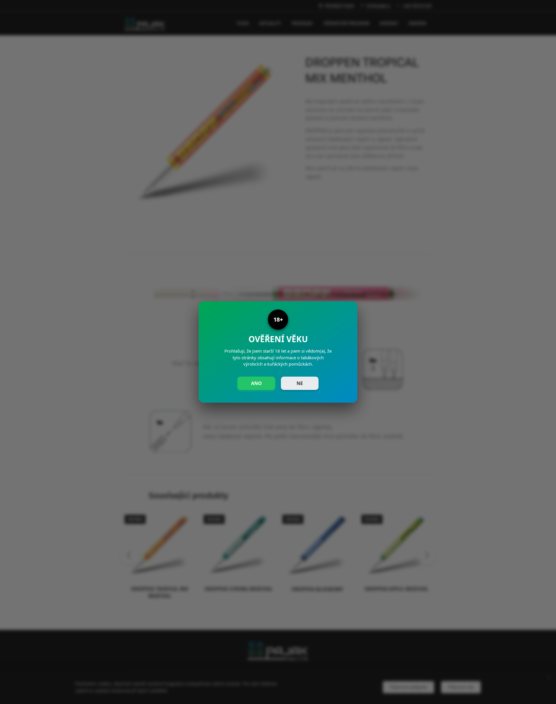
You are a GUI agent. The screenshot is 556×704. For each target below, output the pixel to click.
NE (300, 383)
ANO (256, 383)
